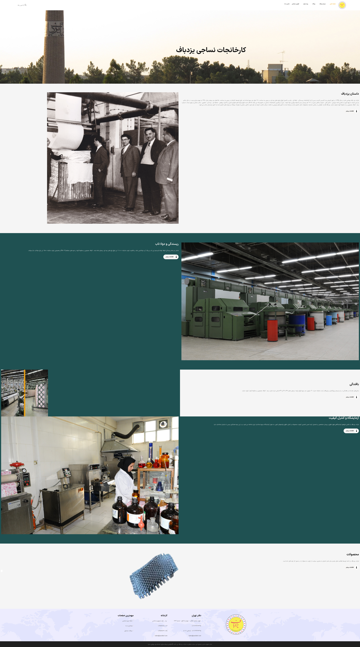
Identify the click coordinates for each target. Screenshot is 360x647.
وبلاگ (313, 4)
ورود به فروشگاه (238, 56)
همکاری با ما (129, 626)
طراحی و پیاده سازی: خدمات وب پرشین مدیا (160, 644)
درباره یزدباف (322, 4)
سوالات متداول (128, 631)
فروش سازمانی (295, 4)
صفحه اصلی (333, 4)
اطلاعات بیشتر (350, 111)
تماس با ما (287, 4)
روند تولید (305, 4)
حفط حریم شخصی (127, 621)
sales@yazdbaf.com (195, 636)
